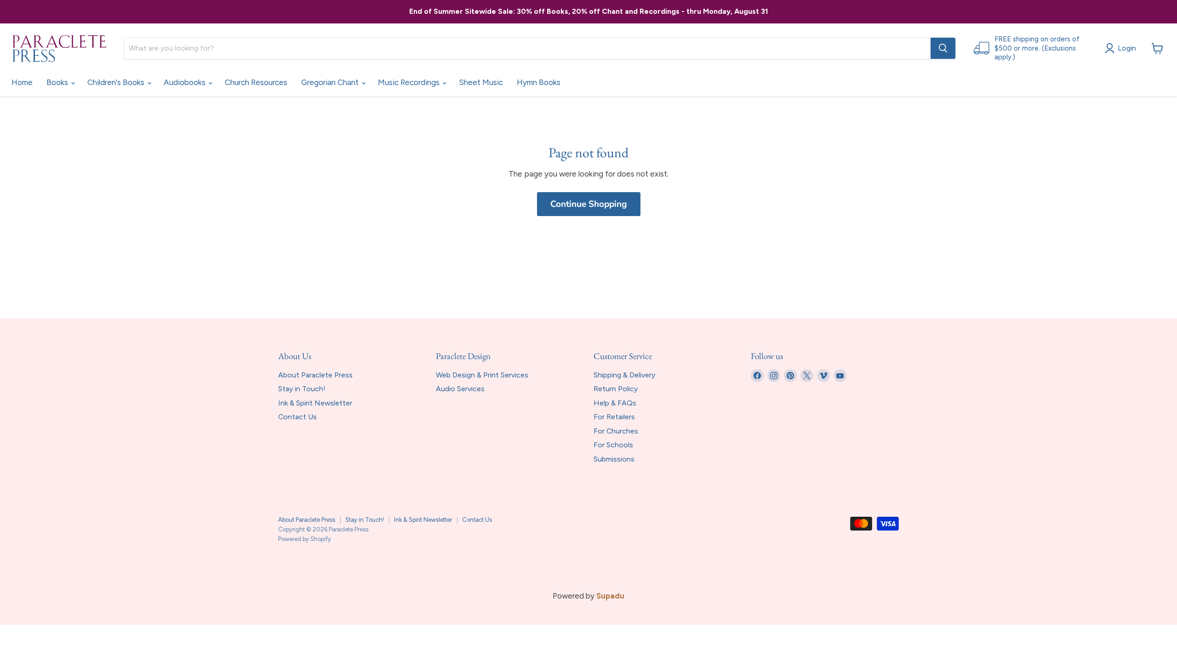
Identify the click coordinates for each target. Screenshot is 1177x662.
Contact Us (297, 416)
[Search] (943, 48)
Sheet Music (481, 82)
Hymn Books (538, 82)
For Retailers (614, 416)
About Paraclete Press (315, 375)
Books (58, 82)
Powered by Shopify (304, 539)
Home (22, 82)
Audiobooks (185, 82)
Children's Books (116, 82)
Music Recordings (409, 82)
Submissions (614, 459)
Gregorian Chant (330, 82)
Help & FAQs (615, 403)
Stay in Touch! (302, 388)
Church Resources (256, 82)
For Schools (613, 444)
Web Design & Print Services (482, 375)
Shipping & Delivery (624, 375)
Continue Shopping (588, 204)
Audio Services (460, 388)
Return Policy (616, 388)
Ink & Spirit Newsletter (315, 403)
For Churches (616, 431)
